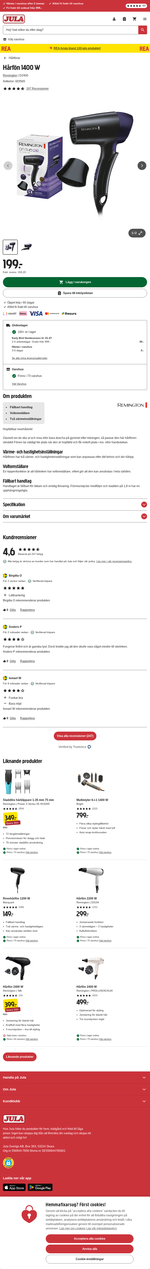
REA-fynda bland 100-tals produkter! (77, 48)
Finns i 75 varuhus (95, 852)
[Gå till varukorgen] (134, 19)
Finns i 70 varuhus (22, 852)
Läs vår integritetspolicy (101, 1228)
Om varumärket (16, 516)
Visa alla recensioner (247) (75, 735)
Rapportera (27, 609)
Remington (10, 75)
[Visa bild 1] (10, 247)
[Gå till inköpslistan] (124, 19)
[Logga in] (114, 19)
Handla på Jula (14, 1077)
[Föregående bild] (8, 165)
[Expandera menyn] (144, 19)
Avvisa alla (89, 1248)
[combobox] (75, 30)
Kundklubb (11, 1101)
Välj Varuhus (19, 383)
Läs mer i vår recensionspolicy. (114, 561)
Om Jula (9, 1089)
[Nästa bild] (142, 165)
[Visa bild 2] (26, 247)
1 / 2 (134, 233)
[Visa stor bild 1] (75, 165)
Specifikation (14, 504)
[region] (75, 1233)
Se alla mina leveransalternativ (29, 358)
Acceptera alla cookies (89, 1238)
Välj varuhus (16, 39)
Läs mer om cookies (72, 1228)
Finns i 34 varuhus (22, 1039)
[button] (8, 1162)
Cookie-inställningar (90, 1259)
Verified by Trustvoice (72, 746)
